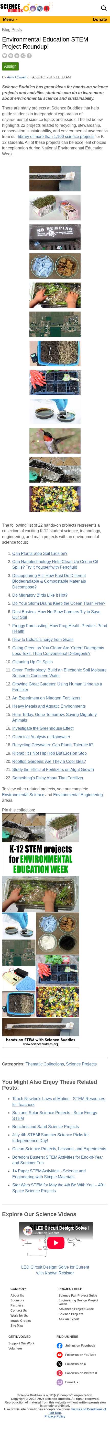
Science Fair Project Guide (78, 1295)
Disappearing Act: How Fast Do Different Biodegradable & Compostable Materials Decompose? (49, 581)
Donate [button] (100, 19)
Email (16, 55)
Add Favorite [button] (4, 55)
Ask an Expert (69, 1319)
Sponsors (17, 1300)
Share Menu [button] (23, 55)
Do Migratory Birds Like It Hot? (40, 595)
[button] (104, 8)
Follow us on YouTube (80, 1355)
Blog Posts (12, 29)
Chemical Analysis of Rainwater (41, 737)
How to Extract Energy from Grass (42, 639)
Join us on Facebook (80, 1345)
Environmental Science (23, 795)
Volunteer (15, 1348)
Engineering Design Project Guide (78, 1302)
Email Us (71, 1382)
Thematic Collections (45, 1064)
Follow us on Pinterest (81, 1373)
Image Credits (20, 1321)
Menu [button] (8, 19)
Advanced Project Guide (76, 1309)
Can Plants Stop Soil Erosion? (40, 553)
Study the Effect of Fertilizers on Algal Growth (53, 769)
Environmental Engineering (78, 795)
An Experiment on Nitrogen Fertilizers (46, 698)
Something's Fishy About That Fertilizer (47, 778)
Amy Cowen (16, 77)
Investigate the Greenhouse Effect (42, 728)
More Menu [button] (29, 55)
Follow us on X (75, 1364)
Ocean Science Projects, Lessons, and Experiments (59, 1149)
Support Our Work (21, 1343)
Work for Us (19, 1315)
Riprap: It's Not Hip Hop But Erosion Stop (49, 753)
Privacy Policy (55, 1416)
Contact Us (18, 1310)
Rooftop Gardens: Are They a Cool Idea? (49, 761)
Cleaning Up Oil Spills (32, 662)
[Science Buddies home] (26, 12)
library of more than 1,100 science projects (56, 136)
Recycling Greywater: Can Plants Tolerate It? (52, 745)
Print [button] (10, 55)
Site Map (16, 1325)
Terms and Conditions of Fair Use (77, 1411)
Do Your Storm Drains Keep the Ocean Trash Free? (58, 603)
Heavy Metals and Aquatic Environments (49, 706)
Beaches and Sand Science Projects (45, 1127)
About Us (17, 1295)
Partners (16, 1305)
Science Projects (81, 1064)
